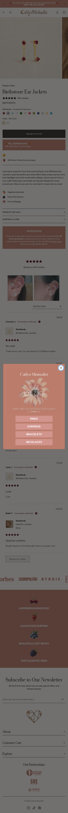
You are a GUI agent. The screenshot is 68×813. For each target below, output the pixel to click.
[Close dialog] (61, 368)
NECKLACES (34, 442)
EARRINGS (34, 426)
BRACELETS (34, 434)
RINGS (34, 418)
